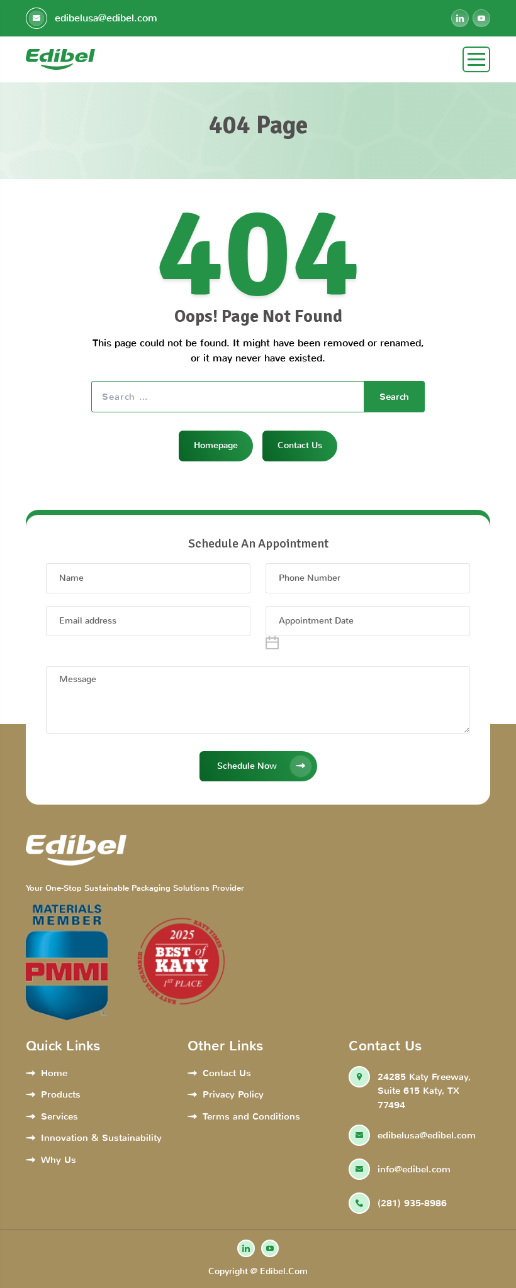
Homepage (216, 445)
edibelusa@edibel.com (104, 18)
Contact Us (300, 445)
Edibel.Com (284, 1271)
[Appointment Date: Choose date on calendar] (272, 642)
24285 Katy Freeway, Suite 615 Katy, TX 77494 (424, 1091)
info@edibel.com (414, 1169)
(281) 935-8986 (412, 1203)
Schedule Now (247, 766)
